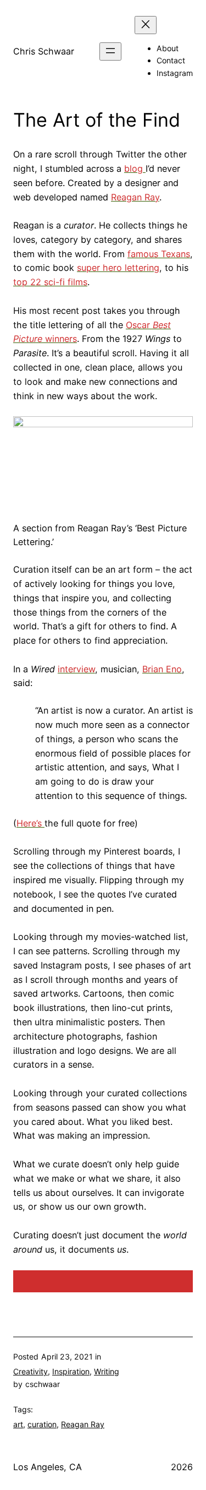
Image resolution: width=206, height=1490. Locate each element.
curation (42, 1424)
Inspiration (71, 1371)
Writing (106, 1371)
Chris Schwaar (43, 51)
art (18, 1424)
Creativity (30, 1371)
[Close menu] (146, 25)
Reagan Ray (82, 1424)
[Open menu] (110, 51)
